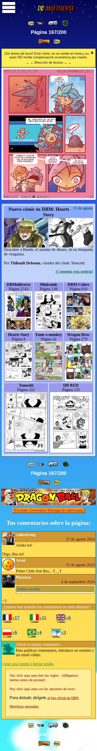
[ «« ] (31, 23)
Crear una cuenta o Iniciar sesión (27, 664)
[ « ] (53, 23)
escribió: (29, 589)
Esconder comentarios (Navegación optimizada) (48, 510)
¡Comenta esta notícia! (74, 271)
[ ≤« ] (40, 23)
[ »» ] (56, 41)
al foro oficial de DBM (62, 698)
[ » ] (44, 41)
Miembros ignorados (24, 706)
